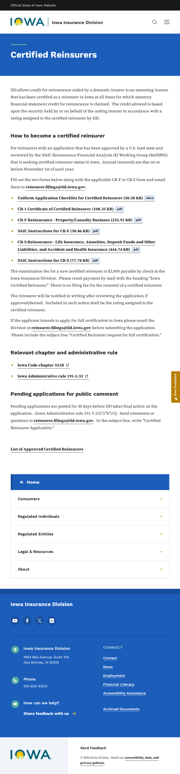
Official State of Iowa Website (33, 5)
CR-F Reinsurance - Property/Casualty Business (79, 220)
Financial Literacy (118, 684)
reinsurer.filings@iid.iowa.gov (55, 187)
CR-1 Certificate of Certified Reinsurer (70, 209)
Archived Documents (121, 709)
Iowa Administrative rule (50, 376)
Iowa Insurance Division (77, 22)
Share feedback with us (46, 713)
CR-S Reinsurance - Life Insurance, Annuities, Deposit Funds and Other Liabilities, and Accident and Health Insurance (86, 245)
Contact (110, 658)
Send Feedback (93, 748)
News (108, 667)
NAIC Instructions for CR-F (58, 231)
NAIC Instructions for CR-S (58, 260)
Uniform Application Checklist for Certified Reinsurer (85, 198)
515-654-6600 (35, 686)
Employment (114, 675)
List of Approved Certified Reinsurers (47, 449)
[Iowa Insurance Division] (28, 22)
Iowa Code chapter (41, 365)
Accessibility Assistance (124, 693)
